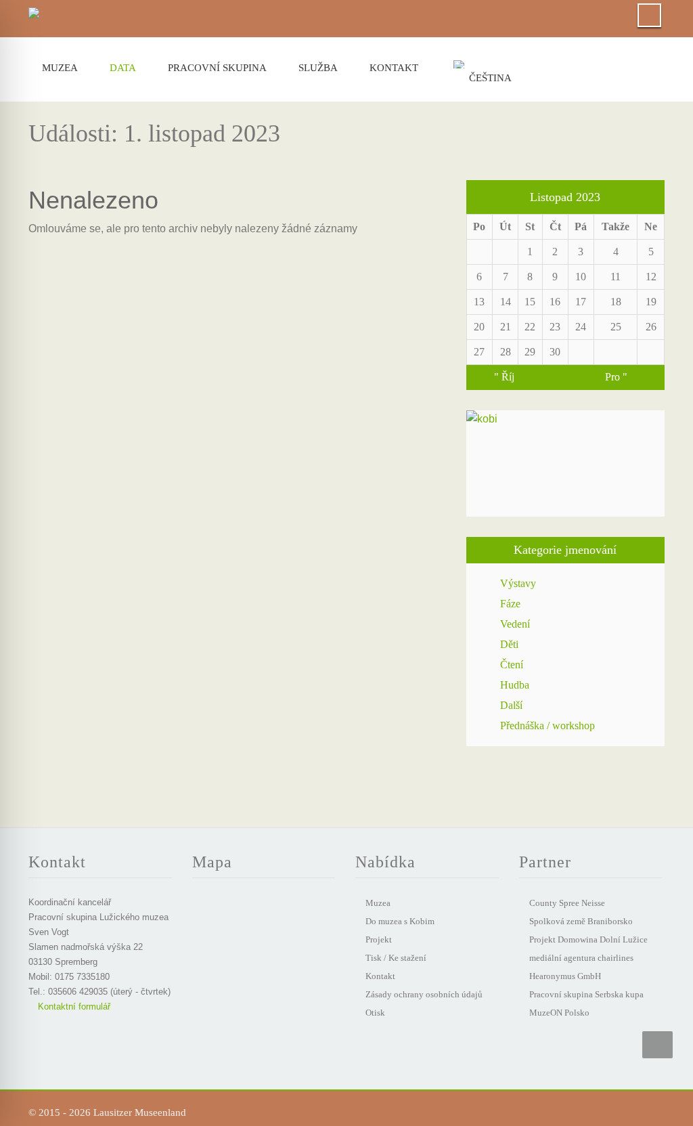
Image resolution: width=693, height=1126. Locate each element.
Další (511, 705)
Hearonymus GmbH (565, 976)
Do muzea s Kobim (399, 921)
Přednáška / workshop (547, 725)
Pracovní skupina (217, 67)
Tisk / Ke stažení (395, 958)
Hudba (514, 685)
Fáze (510, 603)
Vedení (515, 624)
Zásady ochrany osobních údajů (424, 994)
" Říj (504, 377)
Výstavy (518, 583)
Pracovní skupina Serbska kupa (586, 994)
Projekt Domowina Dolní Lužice (588, 939)
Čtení (511, 664)
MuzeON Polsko (559, 1013)
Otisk (375, 1013)
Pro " (616, 377)
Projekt (378, 939)
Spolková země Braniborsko (581, 921)
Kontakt (394, 67)
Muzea (60, 67)
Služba (318, 67)
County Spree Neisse (567, 903)
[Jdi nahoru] (657, 1044)
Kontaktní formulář (72, 1006)
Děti (509, 644)
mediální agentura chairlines (581, 958)
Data (123, 67)
